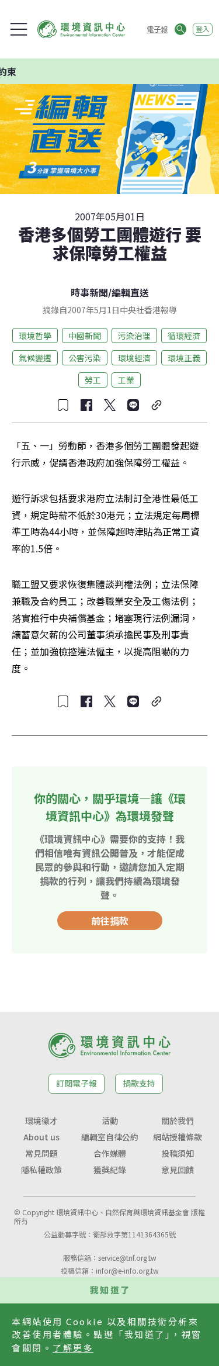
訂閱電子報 (76, 1083)
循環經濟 (184, 335)
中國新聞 (84, 335)
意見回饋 (177, 1169)
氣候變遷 (35, 358)
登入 (203, 29)
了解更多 (73, 1347)
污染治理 (134, 335)
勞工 (93, 380)
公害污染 (84, 358)
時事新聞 (89, 292)
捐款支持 (139, 1083)
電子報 (157, 29)
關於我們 (177, 1120)
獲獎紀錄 (109, 1169)
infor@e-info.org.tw (127, 1270)
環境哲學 (35, 335)
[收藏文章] (63, 405)
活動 (110, 1120)
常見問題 (41, 1153)
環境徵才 (41, 1120)
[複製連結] (156, 405)
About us (41, 1137)
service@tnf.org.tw (127, 1258)
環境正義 (184, 358)
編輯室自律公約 (109, 1137)
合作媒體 (109, 1153)
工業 (126, 380)
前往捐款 (109, 921)
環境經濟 (134, 358)
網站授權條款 (177, 1137)
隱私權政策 (41, 1169)
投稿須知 (177, 1153)
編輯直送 (130, 292)
